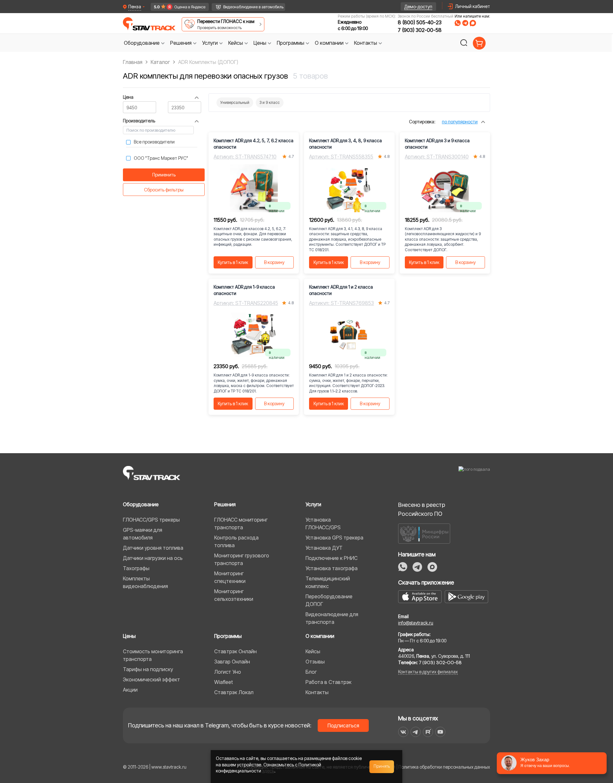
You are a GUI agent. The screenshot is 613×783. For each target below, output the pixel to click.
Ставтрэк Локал (234, 692)
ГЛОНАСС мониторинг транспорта (241, 523)
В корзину (274, 262)
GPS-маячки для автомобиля (142, 534)
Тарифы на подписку (148, 669)
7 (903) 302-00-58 (420, 30)
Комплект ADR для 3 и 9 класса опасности (437, 144)
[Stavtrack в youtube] (440, 732)
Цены (129, 636)
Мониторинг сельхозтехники (233, 595)
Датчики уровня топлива (153, 548)
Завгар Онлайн (232, 661)
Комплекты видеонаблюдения (145, 582)
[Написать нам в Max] (432, 567)
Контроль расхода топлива (236, 541)
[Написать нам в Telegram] (465, 23)
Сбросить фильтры (164, 189)
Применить (164, 174)
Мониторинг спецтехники (230, 577)
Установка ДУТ (324, 548)
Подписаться (343, 725)
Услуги (313, 504)
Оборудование (141, 504)
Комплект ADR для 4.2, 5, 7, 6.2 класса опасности (253, 144)
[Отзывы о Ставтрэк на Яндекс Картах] (177, 7)
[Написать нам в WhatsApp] (458, 23)
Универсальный (234, 102)
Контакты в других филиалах (428, 671)
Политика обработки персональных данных (444, 767)
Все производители (154, 141)
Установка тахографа (332, 568)
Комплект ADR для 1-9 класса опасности (244, 290)
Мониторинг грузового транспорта (241, 559)
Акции (130, 689)
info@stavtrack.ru (415, 622)
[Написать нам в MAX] (473, 23)
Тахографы (136, 568)
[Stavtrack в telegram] (415, 732)
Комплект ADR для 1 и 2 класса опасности (341, 290)
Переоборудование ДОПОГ (329, 600)
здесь (268, 770)
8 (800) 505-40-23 (420, 22)
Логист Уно (227, 672)
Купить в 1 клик (233, 262)
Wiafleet (223, 682)
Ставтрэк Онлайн (235, 651)
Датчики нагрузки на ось (153, 558)
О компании (320, 636)
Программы (228, 636)
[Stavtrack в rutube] (428, 732)
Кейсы (313, 651)
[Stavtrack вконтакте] (403, 732)
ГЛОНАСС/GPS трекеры (151, 519)
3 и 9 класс (270, 102)
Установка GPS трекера (334, 537)
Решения (225, 504)
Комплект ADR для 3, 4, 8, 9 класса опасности (345, 144)
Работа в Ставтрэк (329, 682)
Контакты (317, 692)
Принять (382, 766)
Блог (311, 672)
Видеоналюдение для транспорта (332, 618)
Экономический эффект (151, 679)
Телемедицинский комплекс (328, 582)
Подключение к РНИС (332, 558)
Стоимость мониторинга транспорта (153, 655)
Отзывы (315, 661)
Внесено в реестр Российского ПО (421, 509)
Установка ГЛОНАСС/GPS (323, 523)
